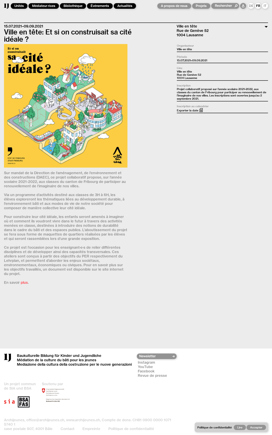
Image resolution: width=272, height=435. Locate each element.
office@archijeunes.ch (45, 420)
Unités (19, 6)
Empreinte (91, 428)
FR (258, 6)
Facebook (146, 371)
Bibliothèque (73, 6)
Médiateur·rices (43, 6)
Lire (239, 427)
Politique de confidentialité (131, 428)
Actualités (124, 6)
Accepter (256, 427)
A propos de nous (174, 6)
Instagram (146, 362)
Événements (100, 6)
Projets (201, 6)
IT (265, 6)
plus (24, 282)
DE (251, 6)
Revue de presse (152, 375)
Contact (67, 428)
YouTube (145, 366)
